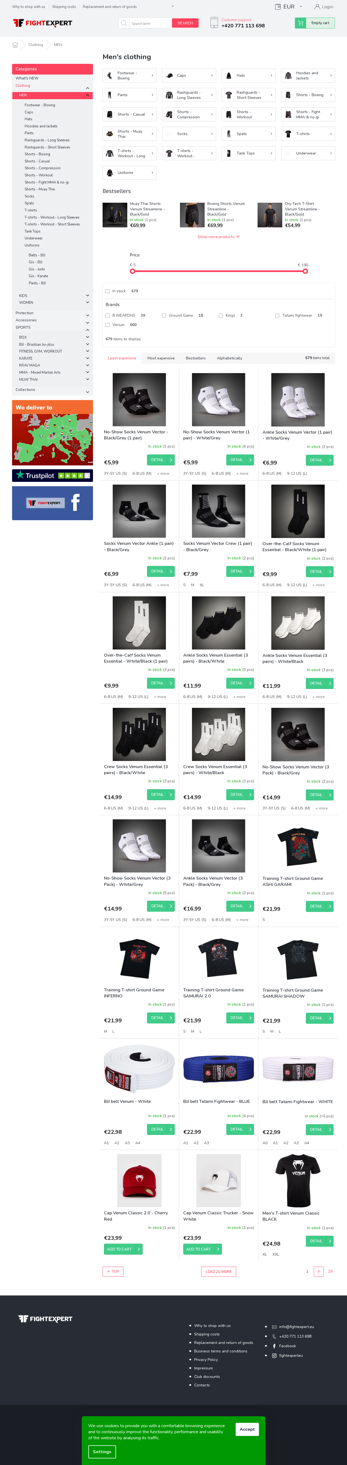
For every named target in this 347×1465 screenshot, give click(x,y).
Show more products (216, 236)
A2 (116, 1143)
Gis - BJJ (35, 262)
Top (115, 1271)
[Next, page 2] (319, 1272)
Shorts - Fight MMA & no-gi (47, 182)
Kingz (234, 315)
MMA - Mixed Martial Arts (40, 372)
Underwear (34, 238)
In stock (125, 291)
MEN (23, 95)
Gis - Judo (37, 269)
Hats (28, 119)
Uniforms (32, 245)
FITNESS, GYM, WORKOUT (40, 351)
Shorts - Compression (43, 168)
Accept (247, 1429)
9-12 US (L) (297, 473)
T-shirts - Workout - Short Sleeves (52, 224)
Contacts (202, 1385)
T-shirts (31, 210)
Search (185, 23)
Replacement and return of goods (110, 6)
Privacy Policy (206, 1359)
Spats (29, 203)
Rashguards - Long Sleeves (47, 140)
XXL (275, 1254)
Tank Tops (33, 231)
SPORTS (23, 327)
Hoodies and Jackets (41, 126)
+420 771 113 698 (295, 1336)
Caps (29, 112)
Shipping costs (64, 6)
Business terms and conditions (220, 1351)
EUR (289, 6)
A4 (137, 1143)
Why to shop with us (28, 6)
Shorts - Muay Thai (40, 189)
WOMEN (26, 302)
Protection (24, 313)
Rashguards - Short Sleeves (47, 147)
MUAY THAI (28, 379)
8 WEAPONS (128, 315)
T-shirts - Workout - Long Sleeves (52, 217)
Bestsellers (196, 358)
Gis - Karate (38, 276)
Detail (157, 459)
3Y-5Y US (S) (115, 473)
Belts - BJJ (37, 255)
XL (202, 585)
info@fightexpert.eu (296, 1326)
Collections (25, 389)
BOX (23, 337)
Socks (29, 196)
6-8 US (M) (141, 473)
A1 (106, 1143)
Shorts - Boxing (37, 154)
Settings (102, 1452)
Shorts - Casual (37, 161)
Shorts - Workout (39, 175)
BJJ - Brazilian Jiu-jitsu (36, 344)
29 (330, 1271)
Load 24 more (219, 1271)
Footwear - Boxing (40, 105)
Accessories (26, 320)
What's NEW (27, 78)
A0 (265, 1143)
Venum (124, 324)
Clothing (23, 85)
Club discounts (207, 1376)
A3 (127, 1143)
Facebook (287, 1346)
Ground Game (186, 315)
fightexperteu (291, 1355)
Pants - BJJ (37, 283)
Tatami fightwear (302, 315)
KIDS (23, 295)
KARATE (25, 358)
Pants (29, 133)
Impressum (203, 1368)
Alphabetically (229, 358)
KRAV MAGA (29, 365)
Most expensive (161, 358)
